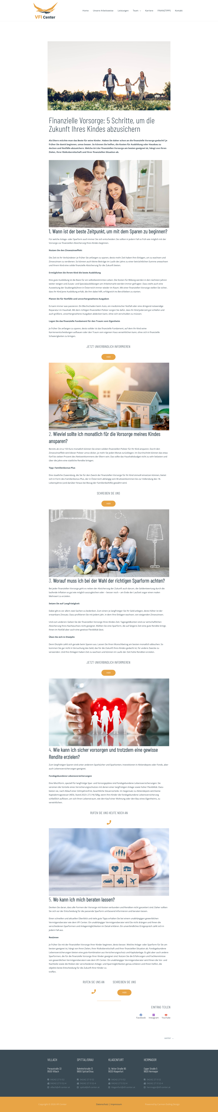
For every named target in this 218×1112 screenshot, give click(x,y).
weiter (169, 1038)
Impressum (116, 1104)
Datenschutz (102, 1104)
